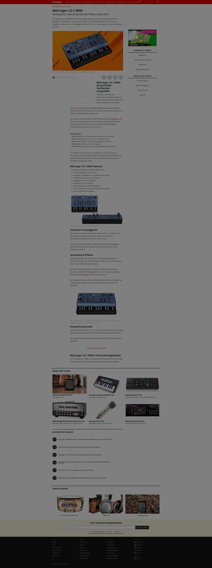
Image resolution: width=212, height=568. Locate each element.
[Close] (136, 265)
